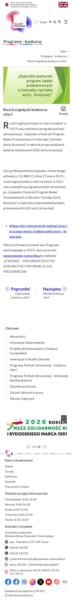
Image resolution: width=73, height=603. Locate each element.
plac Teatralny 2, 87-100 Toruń (29, 542)
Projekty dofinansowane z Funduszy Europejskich (34, 351)
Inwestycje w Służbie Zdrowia (29, 359)
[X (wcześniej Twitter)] (40, 582)
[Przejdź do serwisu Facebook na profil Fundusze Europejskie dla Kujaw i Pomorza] (16, 582)
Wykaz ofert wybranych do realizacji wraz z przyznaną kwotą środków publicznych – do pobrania (38, 231)
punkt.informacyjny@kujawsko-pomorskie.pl (37, 559)
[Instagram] (32, 582)
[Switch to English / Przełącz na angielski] (63, 4)
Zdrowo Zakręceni (22, 398)
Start (63, 51)
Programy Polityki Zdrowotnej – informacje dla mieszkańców (39, 378)
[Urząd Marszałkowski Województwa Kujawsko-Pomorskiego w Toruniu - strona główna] (18, 21)
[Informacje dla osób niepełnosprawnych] (57, 21)
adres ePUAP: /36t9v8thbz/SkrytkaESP (34, 564)
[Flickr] (65, 582)
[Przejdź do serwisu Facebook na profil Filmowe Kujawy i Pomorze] (24, 582)
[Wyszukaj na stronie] (38, 22)
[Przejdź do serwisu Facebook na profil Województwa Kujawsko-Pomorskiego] (8, 582)
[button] (36, 427)
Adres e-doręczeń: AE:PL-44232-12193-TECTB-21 (34, 571)
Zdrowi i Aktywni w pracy (26, 392)
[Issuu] (57, 582)
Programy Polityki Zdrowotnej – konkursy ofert (38, 367)
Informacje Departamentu (27, 342)
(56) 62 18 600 (19, 547)
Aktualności (18, 336)
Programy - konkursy (54, 56)
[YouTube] (48, 582)
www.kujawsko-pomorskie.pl (22, 255)
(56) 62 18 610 (19, 553)
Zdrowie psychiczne (23, 386)
